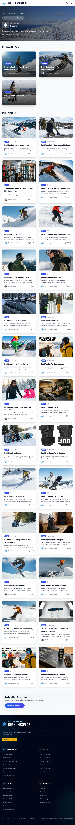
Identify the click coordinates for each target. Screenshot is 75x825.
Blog (10, 13)
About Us (42, 788)
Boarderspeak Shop (9, 809)
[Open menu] (71, 3)
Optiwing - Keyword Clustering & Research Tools (60, 818)
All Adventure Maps (8, 788)
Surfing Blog (43, 772)
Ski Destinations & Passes (10, 761)
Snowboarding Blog (9, 775)
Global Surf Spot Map (46, 758)
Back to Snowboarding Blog (14, 18)
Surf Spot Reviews (45, 765)
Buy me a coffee (10, 740)
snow (15, 13)
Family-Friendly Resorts (10, 768)
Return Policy (44, 795)
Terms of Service (45, 802)
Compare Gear (7, 802)
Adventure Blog (7, 792)
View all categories (13, 705)
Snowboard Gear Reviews (10, 772)
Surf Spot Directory (45, 754)
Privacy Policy (44, 799)
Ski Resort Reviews (8, 765)
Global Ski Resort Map (9, 758)
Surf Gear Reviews (45, 768)
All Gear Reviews (8, 795)
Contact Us (43, 792)
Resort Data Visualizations (11, 806)
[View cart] (67, 3)
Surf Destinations (45, 761)
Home (4, 13)
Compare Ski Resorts (9, 799)
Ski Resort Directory (9, 754)
